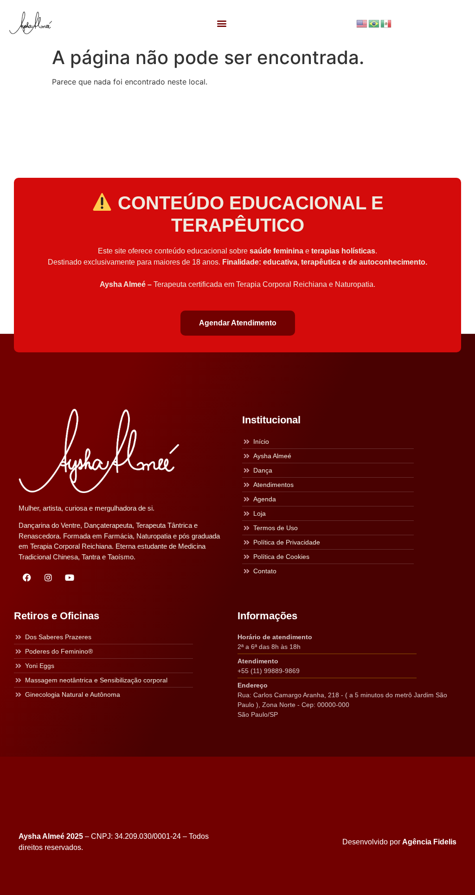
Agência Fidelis (429, 842)
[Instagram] (48, 577)
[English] (362, 22)
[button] (221, 23)
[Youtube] (69, 577)
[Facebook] (27, 577)
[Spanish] (386, 22)
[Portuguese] (374, 22)
